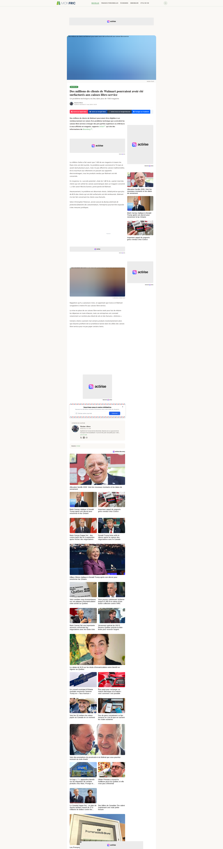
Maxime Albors (78, 103)
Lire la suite (83, 435)
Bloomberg (86, 129)
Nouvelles (74, 87)
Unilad (101, 126)
